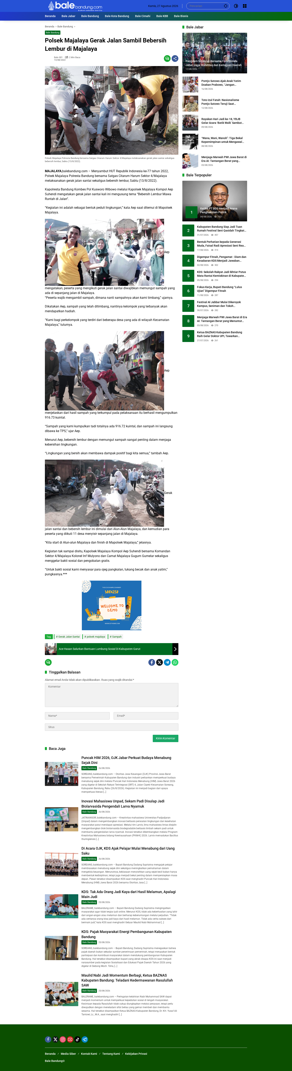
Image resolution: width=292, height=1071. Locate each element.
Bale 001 (58, 57)
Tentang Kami (111, 1053)
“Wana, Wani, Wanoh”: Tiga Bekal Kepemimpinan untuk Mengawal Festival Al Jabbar (222, 140)
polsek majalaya (96, 636)
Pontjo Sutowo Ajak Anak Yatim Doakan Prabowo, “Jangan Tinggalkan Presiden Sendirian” (221, 83)
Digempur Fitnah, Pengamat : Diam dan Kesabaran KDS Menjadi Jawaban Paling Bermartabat (221, 259)
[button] (226, 6)
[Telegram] (167, 662)
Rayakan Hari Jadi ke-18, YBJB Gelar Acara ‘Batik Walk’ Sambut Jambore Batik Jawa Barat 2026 (221, 121)
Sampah (117, 636)
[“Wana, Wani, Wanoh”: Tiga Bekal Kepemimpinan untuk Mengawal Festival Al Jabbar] (190, 142)
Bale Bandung (52, 32)
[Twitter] (159, 662)
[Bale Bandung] (75, 5)
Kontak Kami (89, 1053)
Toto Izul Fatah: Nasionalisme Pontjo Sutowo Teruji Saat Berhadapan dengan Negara (220, 102)
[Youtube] (70, 1039)
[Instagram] (63, 1039)
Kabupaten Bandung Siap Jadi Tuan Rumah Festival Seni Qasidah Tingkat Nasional (220, 229)
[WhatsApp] (175, 662)
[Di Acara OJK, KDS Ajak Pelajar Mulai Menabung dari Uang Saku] (61, 865)
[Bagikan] (175, 58)
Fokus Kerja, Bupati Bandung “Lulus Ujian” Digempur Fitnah (219, 289)
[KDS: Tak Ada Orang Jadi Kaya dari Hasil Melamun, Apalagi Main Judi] (61, 906)
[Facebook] (151, 662)
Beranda (50, 1053)
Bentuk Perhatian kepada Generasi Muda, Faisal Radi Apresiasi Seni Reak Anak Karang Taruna (221, 244)
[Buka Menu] (244, 6)
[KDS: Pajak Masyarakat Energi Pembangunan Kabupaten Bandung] (61, 948)
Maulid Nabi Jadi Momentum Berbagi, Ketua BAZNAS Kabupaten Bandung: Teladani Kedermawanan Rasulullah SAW (127, 980)
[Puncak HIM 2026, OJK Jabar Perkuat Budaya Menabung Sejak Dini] (61, 774)
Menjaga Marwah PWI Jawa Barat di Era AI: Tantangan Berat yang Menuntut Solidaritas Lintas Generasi (224, 159)
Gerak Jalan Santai (69, 636)
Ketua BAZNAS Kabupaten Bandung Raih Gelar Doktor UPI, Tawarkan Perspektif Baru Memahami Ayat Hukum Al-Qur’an (219, 334)
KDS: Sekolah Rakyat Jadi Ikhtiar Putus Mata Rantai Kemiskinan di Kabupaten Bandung (221, 274)
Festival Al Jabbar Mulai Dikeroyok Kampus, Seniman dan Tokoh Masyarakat (219, 304)
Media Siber (68, 1053)
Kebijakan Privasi (136, 1053)
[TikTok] (77, 1039)
